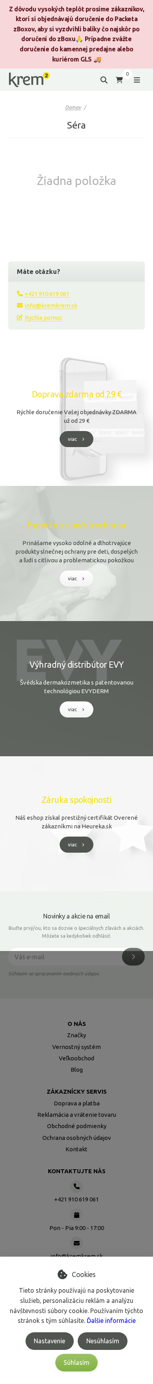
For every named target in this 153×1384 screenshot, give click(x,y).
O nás (76, 1023)
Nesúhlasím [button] (102, 1340)
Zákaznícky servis (77, 1091)
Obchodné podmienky (76, 1126)
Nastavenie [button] (49, 1340)
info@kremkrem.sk (51, 305)
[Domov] (29, 80)
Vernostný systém (76, 1046)
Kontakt (76, 1149)
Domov (73, 107)
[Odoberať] (133, 957)
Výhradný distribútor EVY (76, 664)
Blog (77, 1069)
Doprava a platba (77, 1103)
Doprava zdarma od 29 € (76, 394)
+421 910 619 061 (47, 293)
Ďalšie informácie (111, 1320)
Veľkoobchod (76, 1058)
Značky (76, 1035)
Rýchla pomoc (43, 317)
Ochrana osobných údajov (76, 1137)
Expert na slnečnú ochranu (76, 525)
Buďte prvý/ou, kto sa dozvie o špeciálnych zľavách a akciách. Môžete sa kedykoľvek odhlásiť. (76, 932)
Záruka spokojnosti (76, 799)
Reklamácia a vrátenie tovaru (76, 1114)
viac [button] (72, 439)
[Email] (76, 1243)
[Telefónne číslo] (76, 1186)
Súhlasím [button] (76, 1362)
